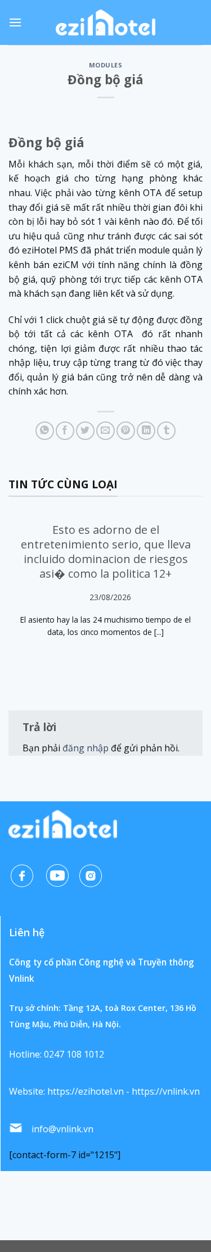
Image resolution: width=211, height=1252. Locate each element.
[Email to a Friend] (105, 430)
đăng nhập (85, 748)
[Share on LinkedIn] (146, 430)
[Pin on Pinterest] (125, 430)
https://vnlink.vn (166, 1091)
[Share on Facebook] (65, 430)
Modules (106, 65)
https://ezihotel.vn (85, 1091)
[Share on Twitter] (85, 430)
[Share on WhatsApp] (44, 430)
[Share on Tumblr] (166, 430)
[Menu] (15, 22)
